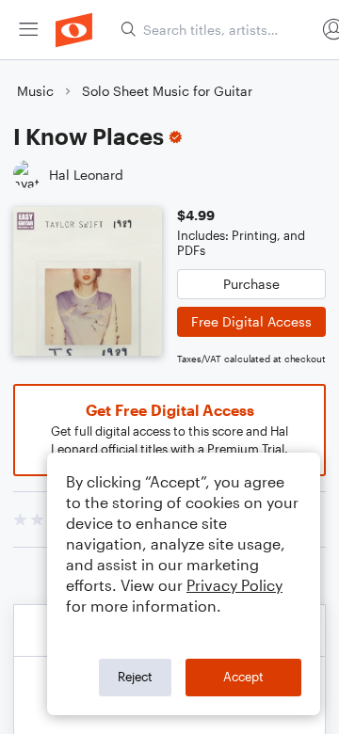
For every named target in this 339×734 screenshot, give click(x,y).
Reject (135, 676)
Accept (243, 676)
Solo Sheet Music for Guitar (167, 91)
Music (35, 91)
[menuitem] (28, 29)
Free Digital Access (251, 321)
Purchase (251, 284)
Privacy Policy (234, 585)
